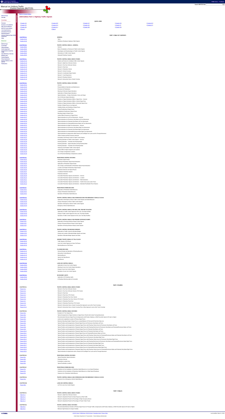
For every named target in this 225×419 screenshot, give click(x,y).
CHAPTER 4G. (23, 197)
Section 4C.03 (23, 65)
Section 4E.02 (23, 161)
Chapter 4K (23, 27)
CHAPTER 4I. (23, 219)
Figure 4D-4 (23, 319)
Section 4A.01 (23, 39)
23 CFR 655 (4, 45)
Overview (3, 23)
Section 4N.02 (23, 279)
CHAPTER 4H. (23, 209)
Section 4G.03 (23, 203)
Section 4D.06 (23, 95)
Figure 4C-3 (23, 293)
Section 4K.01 (23, 241)
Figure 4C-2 (23, 291)
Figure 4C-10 (23, 307)
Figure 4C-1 (23, 289)
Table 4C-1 (22, 394)
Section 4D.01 (23, 85)
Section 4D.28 (23, 139)
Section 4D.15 (23, 113)
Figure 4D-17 (23, 345)
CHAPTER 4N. (23, 275)
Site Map (3, 17)
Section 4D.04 (23, 91)
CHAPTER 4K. (23, 239)
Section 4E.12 (23, 181)
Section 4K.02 (23, 243)
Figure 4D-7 (23, 325)
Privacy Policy (105, 413)
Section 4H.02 (23, 213)
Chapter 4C (86, 23)
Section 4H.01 (23, 211)
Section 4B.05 (23, 55)
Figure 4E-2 (23, 359)
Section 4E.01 (23, 159)
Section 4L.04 (23, 257)
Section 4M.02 (23, 267)
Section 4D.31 (23, 145)
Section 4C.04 (23, 67)
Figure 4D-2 (23, 315)
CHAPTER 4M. (23, 263)
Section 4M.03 (23, 269)
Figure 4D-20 (23, 351)
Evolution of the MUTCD (7, 24)
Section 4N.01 (23, 277)
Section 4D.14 (23, 111)
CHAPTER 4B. (23, 45)
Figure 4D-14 (23, 339)
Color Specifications (6, 30)
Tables (53, 29)
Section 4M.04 (23, 271)
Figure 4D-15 (23, 341)
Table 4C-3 (22, 398)
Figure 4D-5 (23, 321)
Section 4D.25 (23, 133)
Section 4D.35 (23, 153)
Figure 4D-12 (23, 335)
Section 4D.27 (23, 137)
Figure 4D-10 (23, 331)
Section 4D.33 (23, 149)
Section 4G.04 (23, 205)
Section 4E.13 (23, 183)
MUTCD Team (4, 43)
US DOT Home (76, 413)
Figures (22, 29)
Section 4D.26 (23, 135)
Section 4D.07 (23, 97)
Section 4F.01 (23, 189)
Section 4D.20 (23, 123)
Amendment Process (6, 31)
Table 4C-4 (22, 400)
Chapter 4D (118, 23)
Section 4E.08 (23, 173)
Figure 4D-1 (23, 313)
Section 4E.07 (23, 171)
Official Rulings (5, 47)
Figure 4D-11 (23, 333)
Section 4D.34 (23, 151)
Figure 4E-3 (23, 361)
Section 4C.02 (23, 63)
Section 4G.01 (23, 199)
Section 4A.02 (23, 41)
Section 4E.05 (23, 167)
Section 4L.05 (23, 259)
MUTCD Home (89, 413)
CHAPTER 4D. (23, 83)
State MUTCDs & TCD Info (7, 53)
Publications (4, 63)
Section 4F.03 (23, 193)
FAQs (2, 38)
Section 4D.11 (23, 105)
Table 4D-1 (22, 406)
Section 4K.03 (23, 245)
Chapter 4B (54, 23)
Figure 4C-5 (23, 297)
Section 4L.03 (23, 255)
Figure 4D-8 (23, 327)
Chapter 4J (149, 25)
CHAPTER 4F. (23, 187)
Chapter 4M (86, 27)
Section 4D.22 (23, 127)
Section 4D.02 (23, 87)
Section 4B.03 (23, 51)
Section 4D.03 (23, 89)
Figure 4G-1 (23, 379)
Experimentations (5, 33)
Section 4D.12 (23, 107)
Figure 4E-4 (23, 363)
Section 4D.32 (23, 147)
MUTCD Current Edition (6, 28)
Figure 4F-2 (23, 371)
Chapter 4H (86, 25)
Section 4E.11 (23, 179)
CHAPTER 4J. (23, 229)
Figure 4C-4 (23, 295)
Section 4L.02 (23, 253)
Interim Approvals (5, 49)
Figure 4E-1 (23, 357)
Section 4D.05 (23, 93)
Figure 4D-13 (23, 337)
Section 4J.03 (23, 235)
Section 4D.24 (23, 131)
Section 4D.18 (23, 119)
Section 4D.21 (23, 125)
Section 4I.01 (23, 221)
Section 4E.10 (23, 177)
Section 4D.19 (23, 121)
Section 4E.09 (23, 175)
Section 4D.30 (23, 143)
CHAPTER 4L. (23, 249)
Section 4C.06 (23, 71)
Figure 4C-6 (23, 299)
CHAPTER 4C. (23, 59)
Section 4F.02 (23, 191)
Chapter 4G (55, 25)
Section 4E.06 (23, 169)
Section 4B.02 (23, 49)
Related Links (4, 55)
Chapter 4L (54, 27)
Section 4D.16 (23, 115)
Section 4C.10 (23, 79)
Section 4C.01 (23, 61)
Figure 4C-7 (23, 301)
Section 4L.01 (23, 251)
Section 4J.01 (23, 231)
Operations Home (97, 413)
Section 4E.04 (23, 165)
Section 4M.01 (23, 265)
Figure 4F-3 (23, 373)
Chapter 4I (117, 25)
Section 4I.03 (23, 225)
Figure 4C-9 (23, 305)
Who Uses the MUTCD (6, 26)
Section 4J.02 (23, 233)
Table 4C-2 (22, 396)
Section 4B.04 (23, 53)
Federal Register (5, 57)
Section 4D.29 (23, 141)
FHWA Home (82, 413)
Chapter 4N (118, 27)
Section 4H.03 (23, 215)
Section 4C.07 (23, 73)
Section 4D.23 (23, 129)
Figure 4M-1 (23, 385)
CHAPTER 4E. (23, 157)
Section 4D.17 (23, 117)
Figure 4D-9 (23, 329)
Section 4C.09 (23, 77)
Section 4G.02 (23, 201)
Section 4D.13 (23, 109)
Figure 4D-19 (23, 349)
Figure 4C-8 (23, 303)
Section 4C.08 (23, 75)
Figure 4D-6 (23, 323)
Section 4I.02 (23, 223)
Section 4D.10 (23, 103)
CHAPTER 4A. (23, 37)
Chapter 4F (23, 25)
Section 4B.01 (23, 47)
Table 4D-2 (22, 408)
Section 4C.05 (23, 69)
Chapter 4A (23, 23)
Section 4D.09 (23, 101)
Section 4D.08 (23, 99)
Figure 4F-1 (23, 369)
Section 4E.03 (23, 163)
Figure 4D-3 (23, 317)
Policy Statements (5, 59)
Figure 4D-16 (23, 343)
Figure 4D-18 (23, 347)
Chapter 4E (150, 23)
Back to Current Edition (25, 14)
